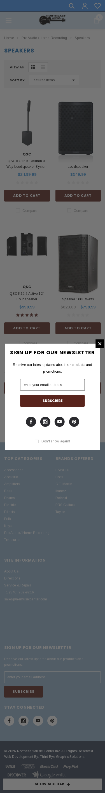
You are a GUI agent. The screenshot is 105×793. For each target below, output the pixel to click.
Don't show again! (55, 441)
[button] (99, 343)
